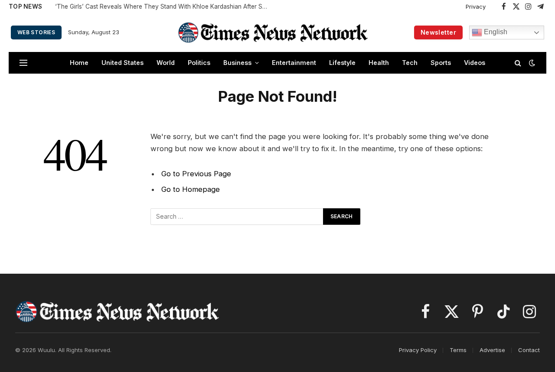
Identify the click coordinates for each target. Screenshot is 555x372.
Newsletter (438, 32)
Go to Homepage (190, 189)
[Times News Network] (273, 32)
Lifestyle (342, 62)
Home (79, 62)
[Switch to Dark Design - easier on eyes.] (531, 62)
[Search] (518, 63)
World (166, 62)
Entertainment (294, 62)
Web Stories (36, 32)
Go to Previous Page (196, 173)
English (494, 32)
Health (379, 62)
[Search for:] (237, 216)
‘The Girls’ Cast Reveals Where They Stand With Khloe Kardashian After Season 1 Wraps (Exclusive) (163, 6)
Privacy (476, 6)
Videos (474, 62)
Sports (441, 62)
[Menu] (23, 63)
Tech (410, 62)
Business (237, 62)
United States (122, 62)
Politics (199, 62)
